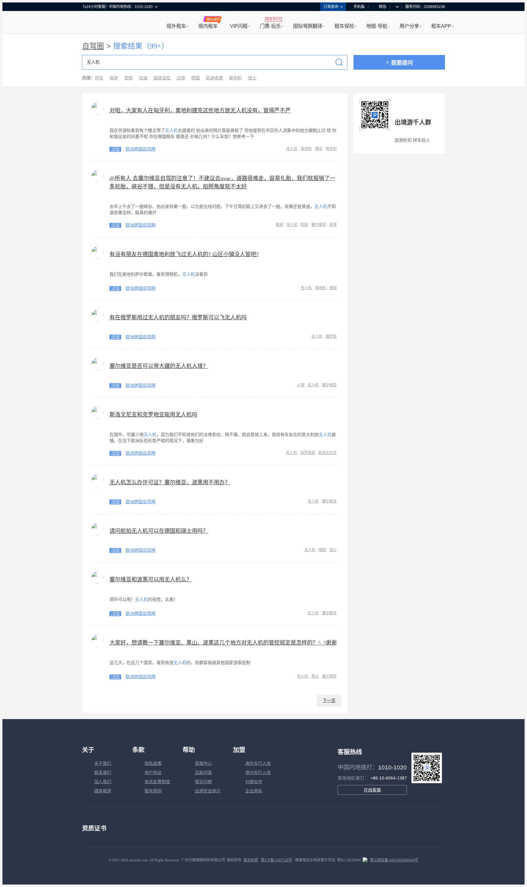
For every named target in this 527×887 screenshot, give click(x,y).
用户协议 (153, 772)
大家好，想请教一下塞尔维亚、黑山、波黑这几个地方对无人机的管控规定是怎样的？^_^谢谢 (223, 643)
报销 (279, 225)
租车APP (441, 26)
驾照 (128, 78)
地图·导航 (376, 26)
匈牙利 (331, 149)
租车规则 (153, 791)
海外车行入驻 (258, 763)
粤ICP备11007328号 (276, 860)
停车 (99, 78)
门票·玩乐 (270, 26)
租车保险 (344, 26)
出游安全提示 (207, 791)
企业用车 (253, 791)
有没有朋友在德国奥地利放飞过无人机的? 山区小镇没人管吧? (184, 254)
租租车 (90, 23)
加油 (143, 78)
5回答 (115, 225)
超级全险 (161, 78)
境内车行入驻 (258, 772)
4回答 (115, 149)
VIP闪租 (239, 26)
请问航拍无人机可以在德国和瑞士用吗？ (158, 531)
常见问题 (203, 782)
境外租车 (176, 26)
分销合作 (253, 782)
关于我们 (102, 763)
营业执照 (250, 860)
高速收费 (214, 78)
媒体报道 (102, 791)
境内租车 (208, 26)
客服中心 (203, 763)
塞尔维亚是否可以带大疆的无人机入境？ (158, 366)
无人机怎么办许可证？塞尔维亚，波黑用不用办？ (169, 482)
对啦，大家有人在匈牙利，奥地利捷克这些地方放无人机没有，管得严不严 (200, 110)
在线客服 (372, 789)
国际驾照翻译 (307, 26)
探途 (113, 78)
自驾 (333, 225)
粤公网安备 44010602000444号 (394, 860)
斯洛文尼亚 (327, 453)
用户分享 (409, 26)
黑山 (315, 676)
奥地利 (235, 78)
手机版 (358, 7)
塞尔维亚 (318, 225)
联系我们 (102, 772)
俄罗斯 (331, 336)
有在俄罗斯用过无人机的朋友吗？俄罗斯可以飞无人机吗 (178, 317)
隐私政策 (153, 763)
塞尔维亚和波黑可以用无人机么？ (150, 579)
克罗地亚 (307, 453)
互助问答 (203, 772)
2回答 (115, 337)
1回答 (115, 614)
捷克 (318, 149)
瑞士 (252, 78)
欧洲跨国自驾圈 (141, 149)
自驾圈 (93, 46)
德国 (195, 78)
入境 (300, 385)
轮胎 (304, 225)
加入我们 (102, 782)
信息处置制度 (157, 782)
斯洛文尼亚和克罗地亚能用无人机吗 (153, 415)
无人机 (291, 149)
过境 (181, 78)
